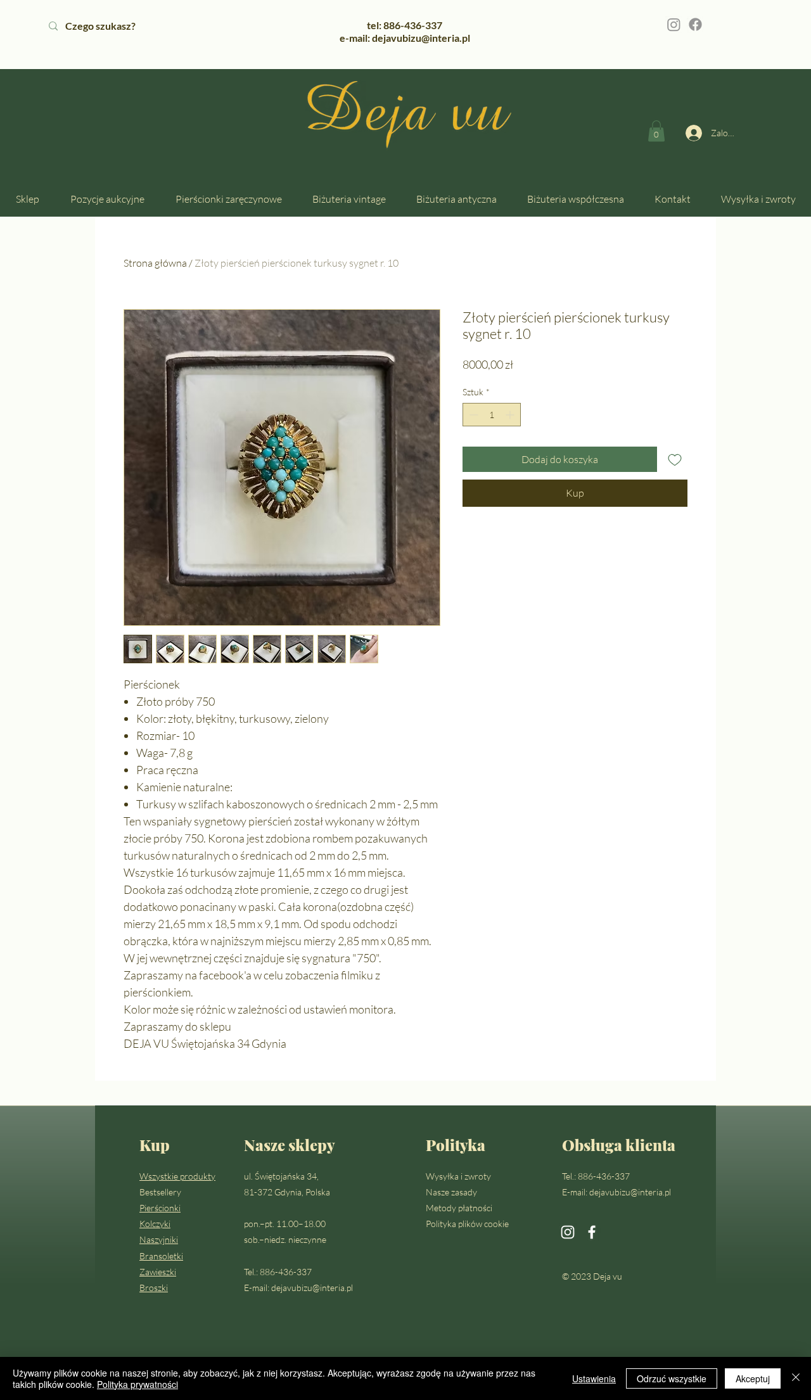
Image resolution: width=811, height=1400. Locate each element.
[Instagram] (673, 24)
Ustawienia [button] (594, 1378)
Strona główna (155, 263)
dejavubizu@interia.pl (312, 1287)
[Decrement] (472, 415)
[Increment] (511, 415)
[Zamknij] (795, 1378)
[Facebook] (695, 24)
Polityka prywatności (137, 1384)
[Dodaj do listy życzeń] (674, 459)
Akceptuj (753, 1378)
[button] (656, 130)
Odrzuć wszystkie (671, 1378)
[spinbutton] (491, 415)
